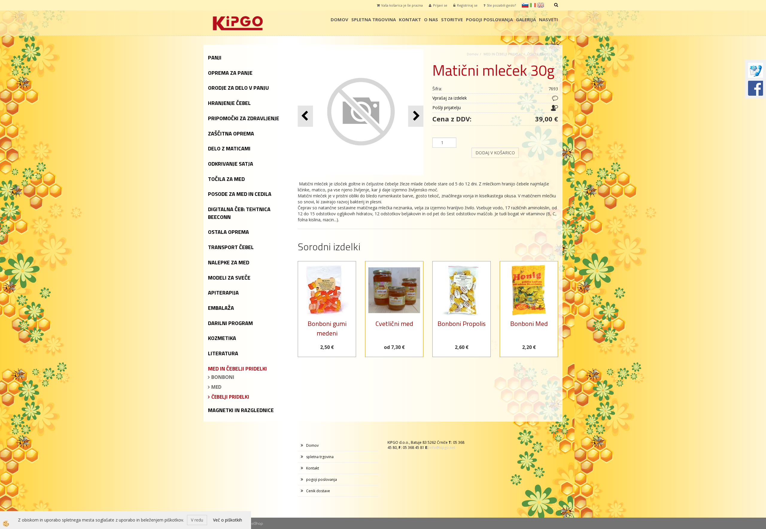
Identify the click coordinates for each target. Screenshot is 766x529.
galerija (526, 19)
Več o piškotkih (227, 520)
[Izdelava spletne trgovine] (257, 523)
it (533, 5)
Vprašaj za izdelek (449, 98)
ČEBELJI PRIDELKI (230, 397)
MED (216, 387)
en (540, 5)
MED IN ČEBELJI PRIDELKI (503, 54)
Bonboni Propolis (461, 323)
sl (525, 5)
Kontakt (410, 19)
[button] (415, 116)
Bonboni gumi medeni (327, 328)
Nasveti (548, 19)
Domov (339, 19)
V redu (197, 520)
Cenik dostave (318, 490)
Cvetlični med (394, 323)
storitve (452, 19)
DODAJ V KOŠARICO (495, 153)
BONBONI (222, 377)
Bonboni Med (529, 323)
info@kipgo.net (442, 447)
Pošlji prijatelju (446, 107)
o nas (431, 19)
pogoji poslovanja (489, 19)
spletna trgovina (373, 19)
